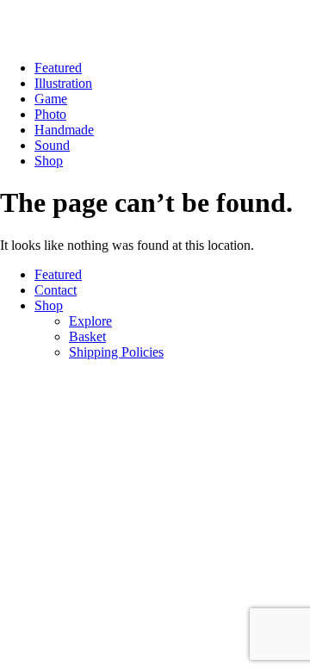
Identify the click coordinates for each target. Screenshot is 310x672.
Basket (87, 336)
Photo (50, 114)
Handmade (64, 129)
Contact (55, 290)
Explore (90, 321)
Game (50, 98)
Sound (52, 145)
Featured (58, 67)
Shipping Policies (116, 352)
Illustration (63, 83)
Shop (48, 160)
